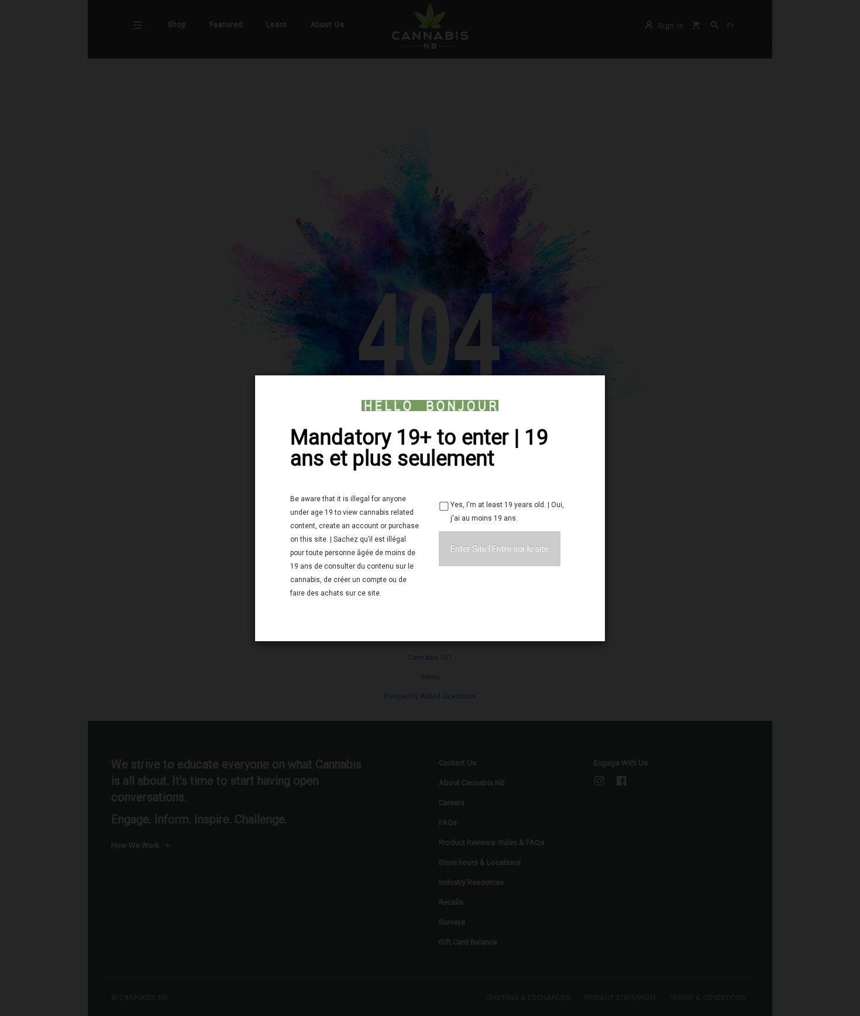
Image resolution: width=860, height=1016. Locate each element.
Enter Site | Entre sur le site (499, 548)
